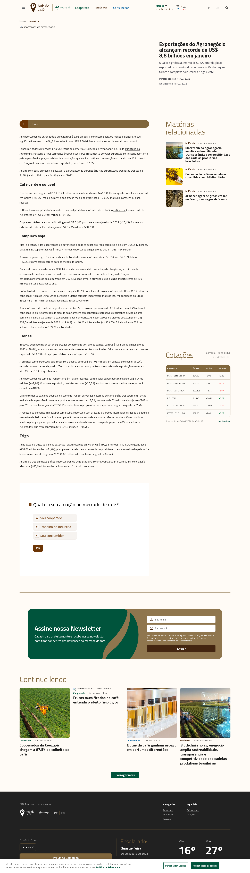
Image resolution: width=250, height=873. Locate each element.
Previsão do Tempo (28, 840)
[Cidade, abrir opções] (166, 5)
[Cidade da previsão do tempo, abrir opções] (33, 847)
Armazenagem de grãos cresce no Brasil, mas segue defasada (206, 198)
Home (23, 21)
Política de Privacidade (108, 867)
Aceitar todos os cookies (205, 865)
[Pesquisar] (226, 7)
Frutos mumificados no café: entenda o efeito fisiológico (96, 700)
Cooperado (82, 7)
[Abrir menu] (23, 7)
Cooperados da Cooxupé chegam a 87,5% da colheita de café (44, 749)
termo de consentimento (180, 640)
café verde (119, 210)
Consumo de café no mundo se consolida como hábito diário (206, 176)
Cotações (191, 814)
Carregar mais (125, 775)
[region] (125, 866)
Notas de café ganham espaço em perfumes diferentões (152, 747)
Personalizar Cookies (175, 865)
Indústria (101, 7)
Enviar (181, 648)
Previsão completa (66, 857)
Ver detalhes (224, 421)
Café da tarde (193, 810)
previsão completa (164, 9)
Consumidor (121, 7)
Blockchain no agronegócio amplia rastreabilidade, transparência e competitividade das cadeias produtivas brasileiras (207, 155)
